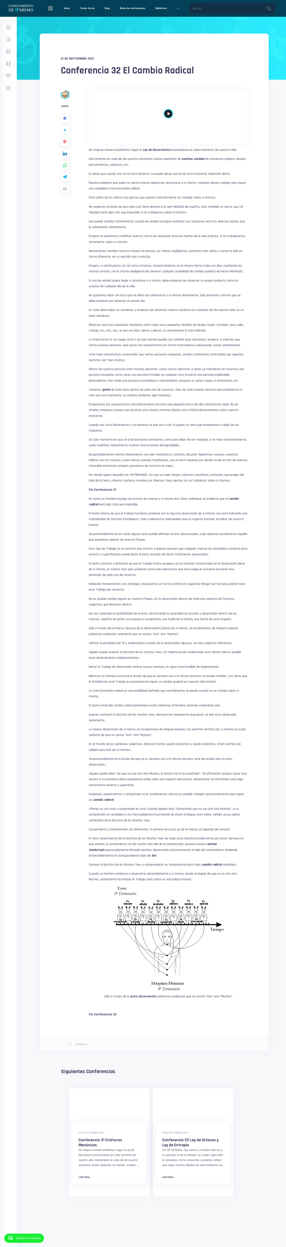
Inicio (67, 8)
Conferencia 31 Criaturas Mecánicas (100, 1142)
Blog (107, 8)
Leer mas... (85, 1177)
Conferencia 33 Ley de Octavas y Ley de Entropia (190, 1142)
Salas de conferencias (132, 8)
